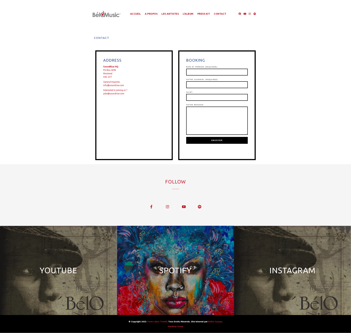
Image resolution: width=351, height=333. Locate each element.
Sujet (189, 92)
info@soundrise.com (113, 85)
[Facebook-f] (151, 207)
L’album (188, 13)
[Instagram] (249, 13)
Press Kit (203, 13)
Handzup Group (175, 326)
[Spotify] (254, 13)
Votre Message (195, 105)
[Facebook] (239, 13)
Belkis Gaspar (215, 321)
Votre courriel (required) (202, 79)
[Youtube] (244, 13)
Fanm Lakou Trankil (157, 321)
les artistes (170, 13)
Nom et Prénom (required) (202, 67)
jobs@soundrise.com (113, 93)
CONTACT (220, 13)
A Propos (151, 13)
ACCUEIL (135, 13)
